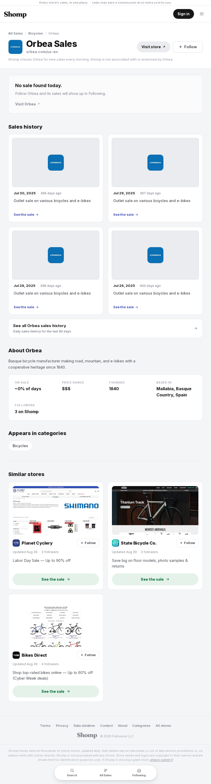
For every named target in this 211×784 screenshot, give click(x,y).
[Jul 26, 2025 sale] (155, 270)
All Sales (15, 33)
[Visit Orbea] (15, 47)
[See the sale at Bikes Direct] (55, 648)
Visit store (151, 47)
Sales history (25, 127)
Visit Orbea (25, 104)
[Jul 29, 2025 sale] (155, 178)
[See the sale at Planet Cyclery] (55, 535)
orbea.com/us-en (42, 51)
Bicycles (35, 33)
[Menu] (202, 14)
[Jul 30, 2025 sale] (55, 178)
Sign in (184, 14)
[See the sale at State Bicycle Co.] (155, 535)
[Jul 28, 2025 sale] (55, 270)
